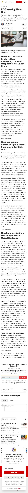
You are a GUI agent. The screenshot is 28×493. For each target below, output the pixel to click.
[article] (14, 427)
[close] (23, 448)
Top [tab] (3, 419)
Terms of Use (21, 380)
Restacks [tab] (11, 400)
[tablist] (7, 400)
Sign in (25, 2)
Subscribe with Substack (15, 478)
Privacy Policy (19, 484)
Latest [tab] (6, 419)
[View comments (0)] (7, 28)
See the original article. (6, 138)
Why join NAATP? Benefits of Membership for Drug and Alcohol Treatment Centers (10, 427)
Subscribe (19, 2)
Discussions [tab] (12, 419)
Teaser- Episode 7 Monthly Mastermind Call (9, 436)
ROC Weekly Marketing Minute (8, 424)
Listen (24, 24)
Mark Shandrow (8, 23)
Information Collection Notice (16, 382)
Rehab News (4, 6)
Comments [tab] (4, 400)
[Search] (25, 419)
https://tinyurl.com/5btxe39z (17, 357)
